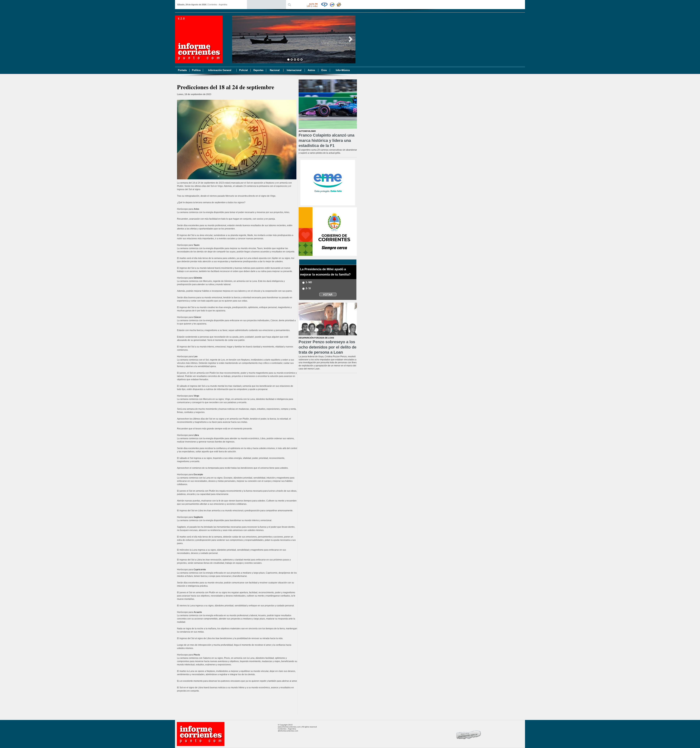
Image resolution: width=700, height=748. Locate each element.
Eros (324, 70)
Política (196, 70)
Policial (243, 70)
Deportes (258, 70)
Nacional (275, 70)
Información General (219, 70)
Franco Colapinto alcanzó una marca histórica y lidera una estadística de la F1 (326, 140)
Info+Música (343, 70)
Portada (182, 70)
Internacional (294, 70)
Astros (311, 70)
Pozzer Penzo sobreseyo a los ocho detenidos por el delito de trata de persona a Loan (327, 347)
